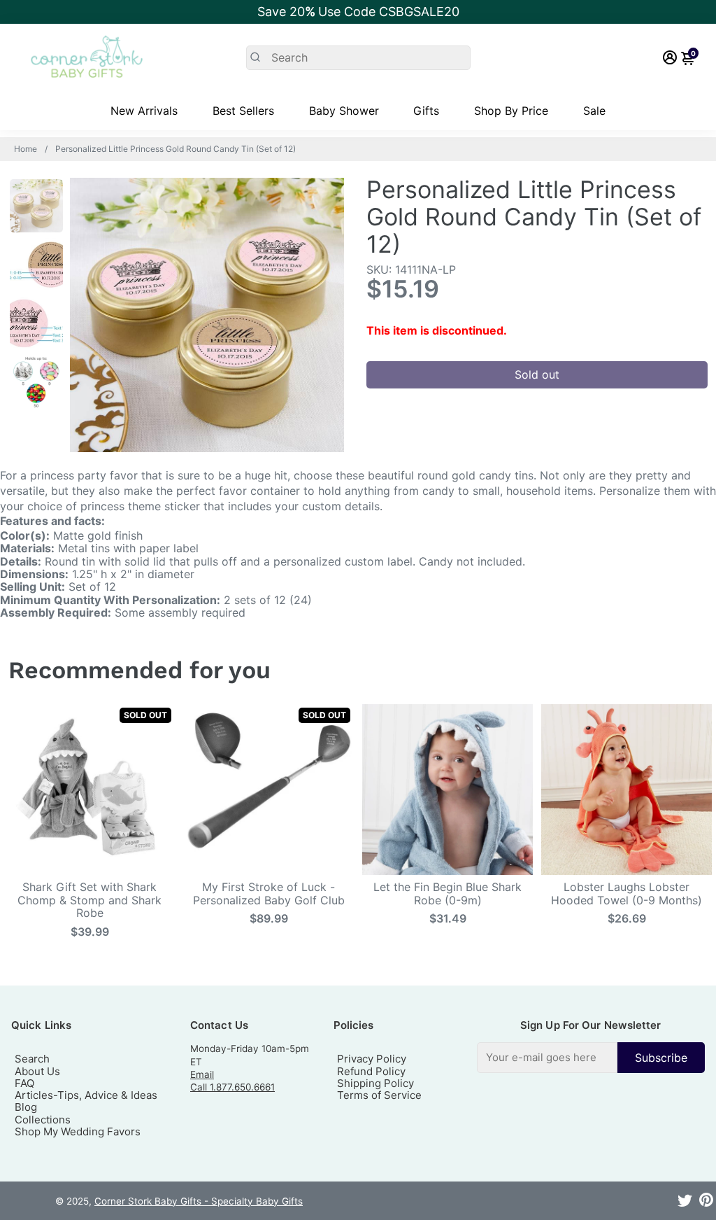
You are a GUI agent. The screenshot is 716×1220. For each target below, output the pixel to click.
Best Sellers (243, 111)
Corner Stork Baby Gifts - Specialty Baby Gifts (198, 1201)
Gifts (426, 111)
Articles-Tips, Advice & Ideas (86, 1095)
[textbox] (547, 1057)
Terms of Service (379, 1095)
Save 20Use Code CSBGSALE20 (358, 11)
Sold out (537, 374)
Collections (43, 1119)
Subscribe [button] (661, 1058)
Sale (594, 111)
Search (32, 1058)
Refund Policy (371, 1071)
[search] (358, 57)
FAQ (24, 1083)
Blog (26, 1107)
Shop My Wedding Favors (78, 1131)
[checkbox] (591, 1057)
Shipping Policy (375, 1083)
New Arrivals (144, 111)
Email (202, 1074)
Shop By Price (511, 111)
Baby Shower (344, 111)
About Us (37, 1071)
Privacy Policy (371, 1058)
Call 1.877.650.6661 (232, 1087)
